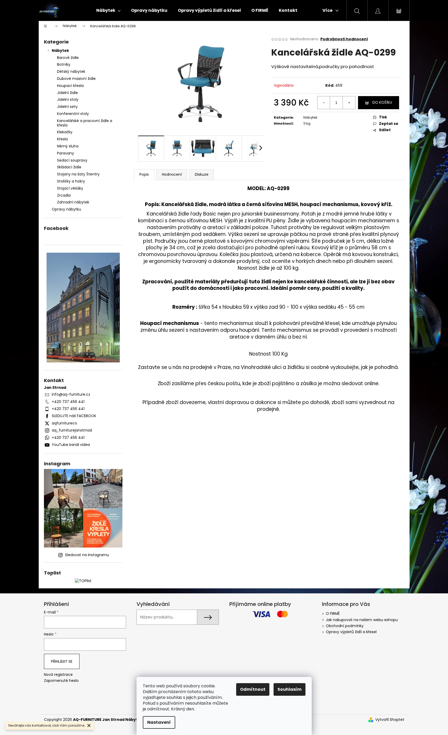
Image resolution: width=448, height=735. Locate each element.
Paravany (65, 153)
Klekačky (64, 132)
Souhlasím (289, 689)
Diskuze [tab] (201, 174)
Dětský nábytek (71, 71)
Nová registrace (58, 674)
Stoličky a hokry (71, 181)
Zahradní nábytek (73, 202)
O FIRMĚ (333, 613)
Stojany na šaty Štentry (78, 174)
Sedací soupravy (72, 160)
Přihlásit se (61, 661)
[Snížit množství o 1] (323, 102)
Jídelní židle (67, 92)
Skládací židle (69, 167)
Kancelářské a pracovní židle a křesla (84, 123)
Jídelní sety (67, 106)
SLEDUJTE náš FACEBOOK (74, 415)
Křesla (62, 139)
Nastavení (159, 722)
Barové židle (68, 57)
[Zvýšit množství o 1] (349, 102)
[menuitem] (108, 10)
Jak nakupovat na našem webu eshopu (362, 619)
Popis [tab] (144, 174)
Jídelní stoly (67, 99)
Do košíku (382, 102)
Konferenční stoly (73, 113)
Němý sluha (67, 146)
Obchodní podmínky (345, 625)
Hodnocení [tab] (172, 174)
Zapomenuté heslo (61, 680)
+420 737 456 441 (68, 401)
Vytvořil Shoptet (389, 719)
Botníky (63, 64)
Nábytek (60, 50)
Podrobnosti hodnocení (344, 39)
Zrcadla (64, 195)
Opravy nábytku (66, 209)
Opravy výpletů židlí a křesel (351, 631)
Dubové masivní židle (76, 78)
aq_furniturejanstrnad (72, 430)
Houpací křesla (70, 85)
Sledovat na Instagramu (87, 554)
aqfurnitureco (64, 423)
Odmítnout (252, 689)
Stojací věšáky (70, 188)
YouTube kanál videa (71, 444)
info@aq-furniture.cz (71, 394)
